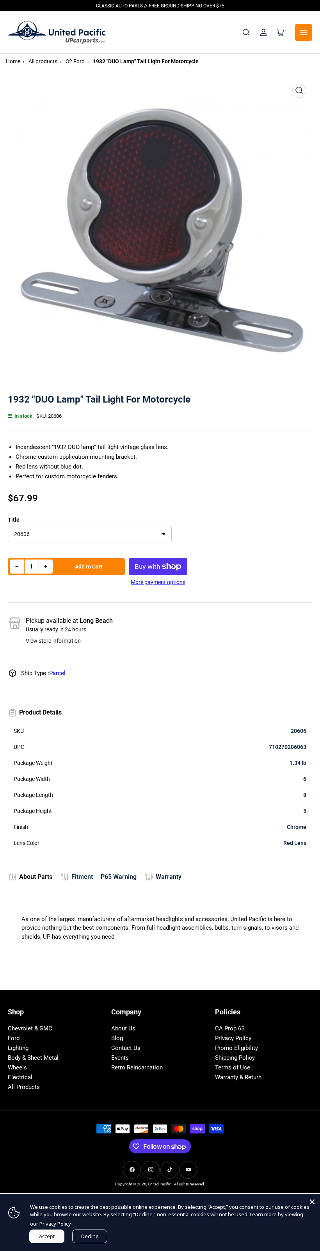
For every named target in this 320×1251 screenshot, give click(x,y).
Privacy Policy (233, 1038)
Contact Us (125, 1047)
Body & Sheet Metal (33, 1057)
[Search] (246, 32)
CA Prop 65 (229, 1028)
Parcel (57, 673)
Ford (14, 1038)
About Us (123, 1028)
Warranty (168, 876)
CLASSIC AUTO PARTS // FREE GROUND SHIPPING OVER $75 (160, 6)
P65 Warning (119, 876)
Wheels (17, 1067)
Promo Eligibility (236, 1047)
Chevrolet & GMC (30, 1028)
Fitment (82, 876)
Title (14, 520)
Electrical (20, 1077)
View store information (53, 641)
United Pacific (159, 1184)
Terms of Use (232, 1067)
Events (120, 1057)
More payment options (158, 582)
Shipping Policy (235, 1057)
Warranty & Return (238, 1077)
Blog (117, 1038)
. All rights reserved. (188, 1184)
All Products (24, 1087)
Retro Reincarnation (137, 1067)
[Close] (312, 1202)
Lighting (18, 1047)
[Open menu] (303, 32)
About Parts (35, 876)
